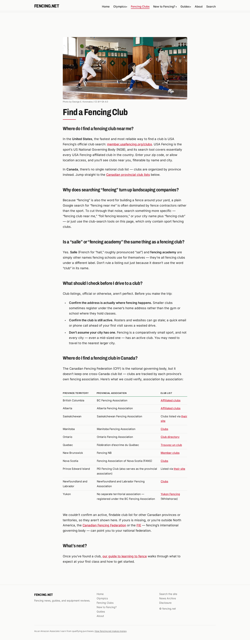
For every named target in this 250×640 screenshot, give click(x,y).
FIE (139, 525)
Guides (185, 6)
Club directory (170, 437)
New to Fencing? (165, 6)
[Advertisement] (125, 26)
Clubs (164, 429)
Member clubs (170, 453)
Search (211, 6)
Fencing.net (46, 6)
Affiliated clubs (170, 400)
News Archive (167, 598)
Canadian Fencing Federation (104, 525)
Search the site (168, 593)
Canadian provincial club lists (128, 174)
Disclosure (165, 602)
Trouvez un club (171, 445)
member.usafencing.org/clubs (129, 144)
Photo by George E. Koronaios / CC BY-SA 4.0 (85, 101)
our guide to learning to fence (124, 556)
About (199, 6)
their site (179, 468)
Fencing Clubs (140, 6)
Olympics (120, 6)
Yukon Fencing (170, 494)
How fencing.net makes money (110, 631)
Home (106, 6)
